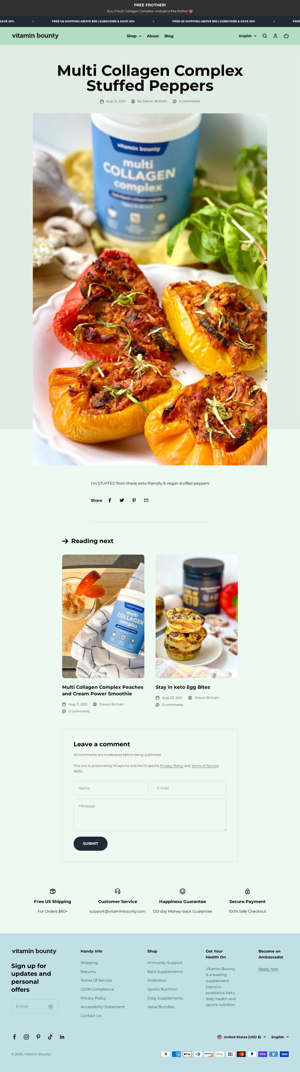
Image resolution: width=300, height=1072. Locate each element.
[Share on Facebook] (109, 500)
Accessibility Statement (103, 1007)
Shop (132, 36)
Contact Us (91, 1016)
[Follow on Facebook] (14, 1037)
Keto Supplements (165, 971)
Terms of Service (204, 766)
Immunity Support (165, 963)
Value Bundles (160, 1007)
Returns (88, 971)
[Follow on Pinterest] (38, 1037)
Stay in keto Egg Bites (183, 687)
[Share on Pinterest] (134, 500)
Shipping (89, 963)
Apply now (268, 969)
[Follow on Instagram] (26, 1037)
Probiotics (156, 980)
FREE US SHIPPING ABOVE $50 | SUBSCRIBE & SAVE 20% (67, 21)
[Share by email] (146, 500)
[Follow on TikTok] (50, 1037)
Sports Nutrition (162, 989)
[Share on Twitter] (122, 500)
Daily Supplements (165, 998)
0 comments (189, 101)
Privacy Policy (171, 766)
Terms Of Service (96, 980)
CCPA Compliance (97, 989)
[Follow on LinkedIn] (62, 1037)
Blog (169, 36)
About (153, 36)
